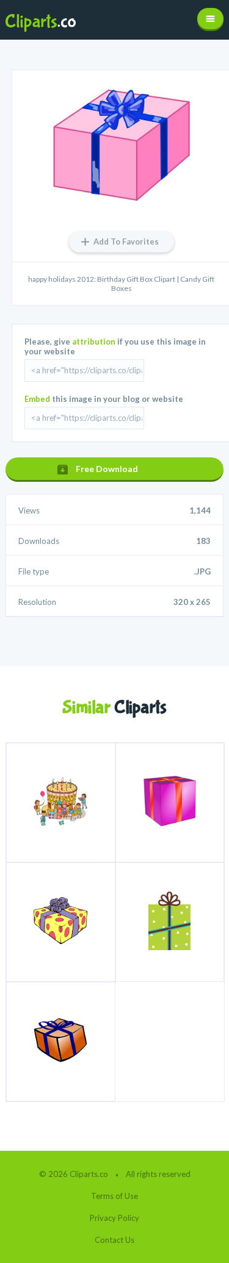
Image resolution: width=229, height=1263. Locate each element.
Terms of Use (114, 1196)
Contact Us (114, 1240)
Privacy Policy (114, 1218)
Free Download (107, 468)
